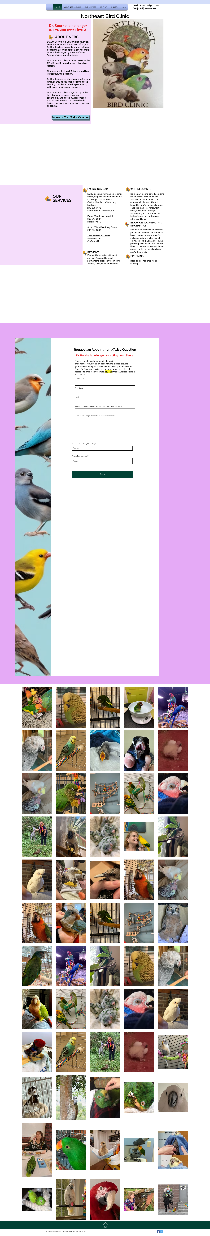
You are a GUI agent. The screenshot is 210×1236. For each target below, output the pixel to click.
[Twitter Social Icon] (161, 1231)
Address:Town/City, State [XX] (83, 444)
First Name (79, 388)
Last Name (79, 379)
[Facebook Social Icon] (158, 1231)
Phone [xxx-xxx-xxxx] (80, 456)
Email (77, 397)
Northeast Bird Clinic (105, 16)
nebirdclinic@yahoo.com (149, 5)
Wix (84, 1231)
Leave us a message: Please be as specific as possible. (95, 415)
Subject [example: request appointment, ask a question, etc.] (98, 406)
